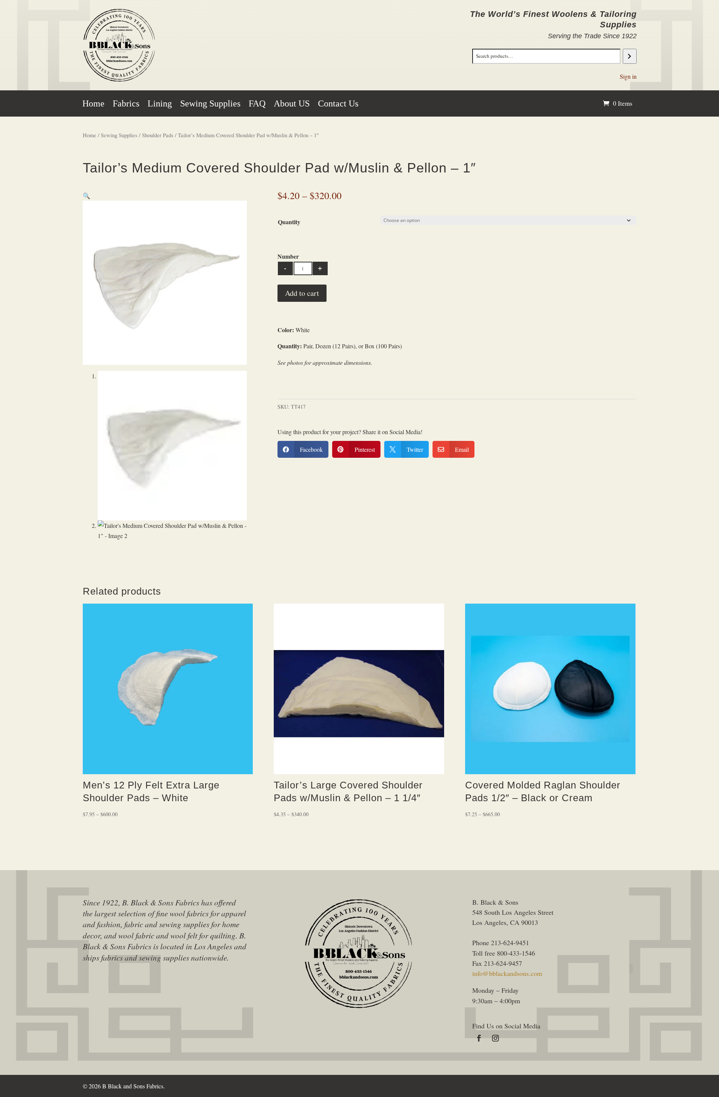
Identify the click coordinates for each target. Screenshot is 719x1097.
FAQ (257, 104)
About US (292, 104)
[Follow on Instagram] (495, 1038)
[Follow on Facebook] (479, 1038)
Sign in (628, 76)
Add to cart (302, 293)
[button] (86, 195)
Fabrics (126, 104)
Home (93, 104)
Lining (160, 104)
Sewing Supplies (210, 104)
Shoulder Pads (157, 135)
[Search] (630, 56)
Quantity (289, 221)
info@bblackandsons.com (507, 973)
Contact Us (338, 104)
